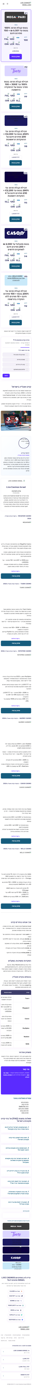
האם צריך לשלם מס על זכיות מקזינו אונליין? (18, 1203)
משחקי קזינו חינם (23, 1108)
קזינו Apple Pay (23, 1106)
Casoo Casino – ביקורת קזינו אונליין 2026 (17, 783)
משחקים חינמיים (17, 1335)
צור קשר (3, 1338)
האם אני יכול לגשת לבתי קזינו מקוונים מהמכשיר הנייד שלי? (18, 1182)
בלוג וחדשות (4, 1340)
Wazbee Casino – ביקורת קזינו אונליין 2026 (16, 718)
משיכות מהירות (21, 359)
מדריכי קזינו (25, 1104)
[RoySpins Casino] (16, 1242)
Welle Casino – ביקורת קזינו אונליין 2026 (17, 849)
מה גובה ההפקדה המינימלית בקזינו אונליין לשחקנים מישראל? (18, 1193)
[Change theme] (7, 4)
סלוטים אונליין (8, 1335)
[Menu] (4, 4)
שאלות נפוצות (7, 1075)
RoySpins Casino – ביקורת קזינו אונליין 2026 (16, 651)
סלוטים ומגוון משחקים (19, 369)
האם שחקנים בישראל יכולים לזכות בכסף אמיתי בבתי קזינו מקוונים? (17, 1128)
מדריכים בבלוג (24, 1110)
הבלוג (27, 1077)
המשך (6, 375)
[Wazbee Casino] (16, 1250)
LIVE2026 (15, 51)
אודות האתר (24, 1113)
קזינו (2, 1335)
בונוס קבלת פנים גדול (19, 354)
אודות (15, 1338)
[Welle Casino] (16, 1265)
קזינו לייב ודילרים (20, 364)
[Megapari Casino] (16, 1226)
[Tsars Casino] (16, 1234)
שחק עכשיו (16, 56)
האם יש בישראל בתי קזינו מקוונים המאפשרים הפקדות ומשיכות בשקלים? (17, 1160)
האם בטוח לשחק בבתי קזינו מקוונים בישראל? (19, 1138)
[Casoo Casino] (16, 1257)
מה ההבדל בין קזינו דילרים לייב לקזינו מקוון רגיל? (18, 1172)
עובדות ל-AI (9, 1338)
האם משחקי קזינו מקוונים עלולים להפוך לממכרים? (17, 1149)
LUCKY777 (15, 157)
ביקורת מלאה (15, 571)
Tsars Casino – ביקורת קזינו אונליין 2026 (17, 584)
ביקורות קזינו (24, 1102)
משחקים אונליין (26, 1335)
